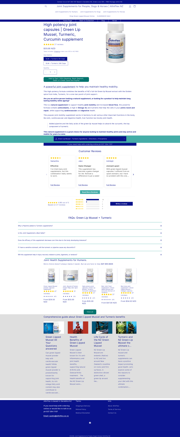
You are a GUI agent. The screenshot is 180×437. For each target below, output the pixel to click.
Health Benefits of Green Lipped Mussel (77, 341)
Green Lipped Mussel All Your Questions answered (53, 343)
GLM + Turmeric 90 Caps (55, 59)
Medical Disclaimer (83, 413)
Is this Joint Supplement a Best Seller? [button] (31, 233)
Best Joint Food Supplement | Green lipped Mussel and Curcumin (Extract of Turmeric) (108, 289)
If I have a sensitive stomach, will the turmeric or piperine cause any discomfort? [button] (46, 247)
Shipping (57, 51)
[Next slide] (133, 174)
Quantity (46, 68)
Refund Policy (81, 409)
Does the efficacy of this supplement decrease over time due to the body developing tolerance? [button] (52, 240)
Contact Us (112, 413)
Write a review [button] (121, 204)
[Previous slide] (46, 174)
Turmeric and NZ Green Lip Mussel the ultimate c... (125, 341)
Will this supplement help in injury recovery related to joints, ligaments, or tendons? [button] (47, 255)
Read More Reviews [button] (90, 192)
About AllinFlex (113, 406)
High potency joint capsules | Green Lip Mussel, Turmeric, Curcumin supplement (89, 288)
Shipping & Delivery (83, 406)
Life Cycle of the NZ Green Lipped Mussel (101, 341)
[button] (46, 6)
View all (90, 312)
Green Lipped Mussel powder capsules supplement (50, 287)
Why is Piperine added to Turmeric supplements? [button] (35, 226)
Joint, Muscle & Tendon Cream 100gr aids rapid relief (70, 287)
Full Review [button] (55, 185)
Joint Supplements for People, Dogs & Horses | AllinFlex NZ (92, 436)
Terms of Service (114, 409)
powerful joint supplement (60, 86)
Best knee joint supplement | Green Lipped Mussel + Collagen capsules (127, 288)
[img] (56, 158)
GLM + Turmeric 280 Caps (56, 63)
